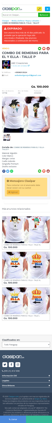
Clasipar (5, 21)
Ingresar (14, 192)
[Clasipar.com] (12, 9)
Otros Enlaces (8, 386)
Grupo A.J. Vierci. (41, 399)
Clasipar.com (14, 396)
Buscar (45, 15)
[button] (39, 9)
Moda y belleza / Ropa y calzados (25, 21)
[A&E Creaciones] (6, 64)
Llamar (14, 419)
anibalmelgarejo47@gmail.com (28, 75)
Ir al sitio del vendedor (19, 66)
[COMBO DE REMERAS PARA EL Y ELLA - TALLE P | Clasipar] (6, 135)
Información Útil (9, 376)
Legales (5, 381)
